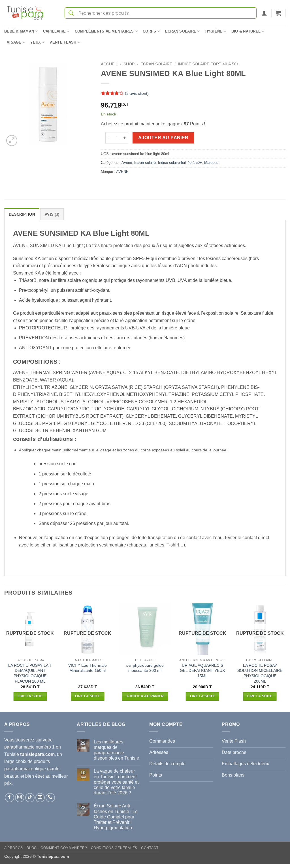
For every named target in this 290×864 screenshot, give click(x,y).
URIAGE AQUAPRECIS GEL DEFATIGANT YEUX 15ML (202, 670)
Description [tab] (22, 214)
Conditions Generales (114, 848)
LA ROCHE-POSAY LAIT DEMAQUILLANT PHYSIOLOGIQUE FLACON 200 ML (30, 673)
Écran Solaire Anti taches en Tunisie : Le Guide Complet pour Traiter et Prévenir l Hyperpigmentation (116, 816)
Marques (211, 162)
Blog (32, 848)
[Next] (285, 657)
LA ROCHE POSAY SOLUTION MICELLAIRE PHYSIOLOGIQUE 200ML (259, 673)
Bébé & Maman (19, 31)
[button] (264, 13)
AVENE (122, 172)
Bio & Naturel (246, 31)
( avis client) (137, 93)
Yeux (35, 42)
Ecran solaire (156, 64)
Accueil (109, 64)
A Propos (13, 848)
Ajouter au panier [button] (145, 696)
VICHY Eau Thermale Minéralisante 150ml (87, 668)
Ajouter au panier (163, 137)
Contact (149, 848)
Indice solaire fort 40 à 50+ (208, 64)
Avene (126, 162)
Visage (14, 42)
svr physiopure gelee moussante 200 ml (145, 668)
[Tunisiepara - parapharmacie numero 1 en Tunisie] (27, 13)
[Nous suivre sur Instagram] (19, 797)
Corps (149, 31)
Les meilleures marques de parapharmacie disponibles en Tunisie (116, 750)
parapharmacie (19, 747)
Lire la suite (30, 696)
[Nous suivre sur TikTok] (30, 797)
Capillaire (54, 31)
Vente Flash (63, 42)
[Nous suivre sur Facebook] (9, 797)
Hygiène (214, 31)
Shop (129, 64)
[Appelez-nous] (50, 797)
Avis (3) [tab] (52, 214)
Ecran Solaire (180, 31)
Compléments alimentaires (104, 31)
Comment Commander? (63, 848)
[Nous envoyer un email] (40, 797)
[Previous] (4, 657)
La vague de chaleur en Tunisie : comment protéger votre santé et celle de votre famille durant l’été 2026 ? (116, 782)
